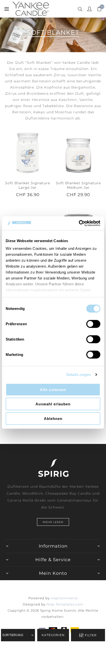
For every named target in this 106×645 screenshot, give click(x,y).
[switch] (93, 324)
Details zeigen (78, 374)
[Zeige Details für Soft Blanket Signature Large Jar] (27, 152)
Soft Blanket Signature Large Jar (27, 185)
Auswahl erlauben (53, 404)
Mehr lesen (53, 522)
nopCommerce (64, 598)
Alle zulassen (53, 389)
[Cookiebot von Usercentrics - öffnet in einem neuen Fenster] (78, 223)
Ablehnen (53, 418)
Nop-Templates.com (65, 604)
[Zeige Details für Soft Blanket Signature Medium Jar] (78, 152)
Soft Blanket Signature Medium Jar (78, 185)
